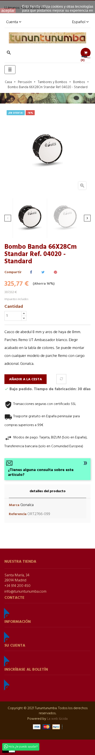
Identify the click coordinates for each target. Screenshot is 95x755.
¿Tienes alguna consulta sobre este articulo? (41, 472)
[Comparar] (61, 379)
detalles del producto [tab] (48, 491)
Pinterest (55, 272)
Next (87, 218)
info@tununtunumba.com (25, 591)
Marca (14, 505)
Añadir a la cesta (25, 379)
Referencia (18, 514)
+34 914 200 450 (17, 586)
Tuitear (43, 272)
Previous (7, 218)
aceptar (8, 10)
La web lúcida (57, 719)
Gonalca (27, 505)
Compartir (31, 272)
